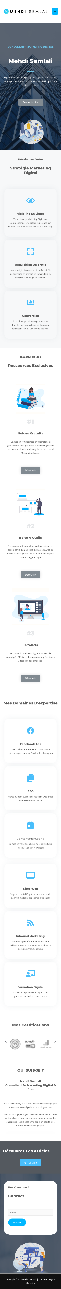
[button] (30, 102)
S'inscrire (17, 1222)
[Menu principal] (55, 11)
